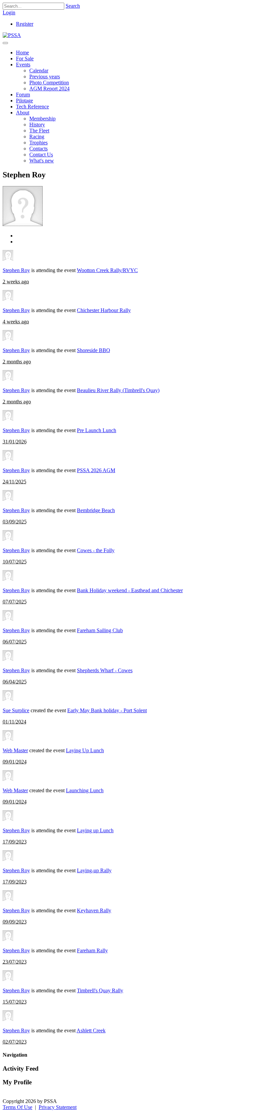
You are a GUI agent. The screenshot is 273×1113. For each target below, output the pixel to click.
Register (24, 24)
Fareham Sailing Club (100, 630)
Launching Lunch (85, 790)
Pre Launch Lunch (96, 430)
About (22, 112)
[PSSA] (12, 35)
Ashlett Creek (91, 1030)
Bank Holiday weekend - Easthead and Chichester (130, 590)
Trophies (38, 142)
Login (9, 12)
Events (23, 64)
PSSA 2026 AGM (96, 470)
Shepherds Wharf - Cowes (105, 670)
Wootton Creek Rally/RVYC (107, 270)
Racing (36, 136)
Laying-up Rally (94, 870)
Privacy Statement (58, 1107)
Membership (42, 118)
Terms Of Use (17, 1107)
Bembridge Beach (96, 510)
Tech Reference (32, 106)
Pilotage (24, 100)
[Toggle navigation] (5, 43)
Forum (23, 94)
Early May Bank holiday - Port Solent (107, 710)
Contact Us (41, 154)
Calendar (38, 70)
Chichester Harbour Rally (104, 310)
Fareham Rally (92, 950)
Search (73, 6)
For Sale (25, 58)
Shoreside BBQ (93, 350)
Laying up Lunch (95, 830)
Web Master (15, 750)
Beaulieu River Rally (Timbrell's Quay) (118, 390)
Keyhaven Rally (94, 910)
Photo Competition (49, 82)
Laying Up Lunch (85, 750)
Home (22, 52)
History (37, 124)
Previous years (44, 76)
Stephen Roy (16, 270)
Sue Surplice (16, 710)
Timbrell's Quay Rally (100, 990)
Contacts (38, 148)
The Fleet (39, 130)
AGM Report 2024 (49, 88)
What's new (41, 160)
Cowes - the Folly (96, 550)
